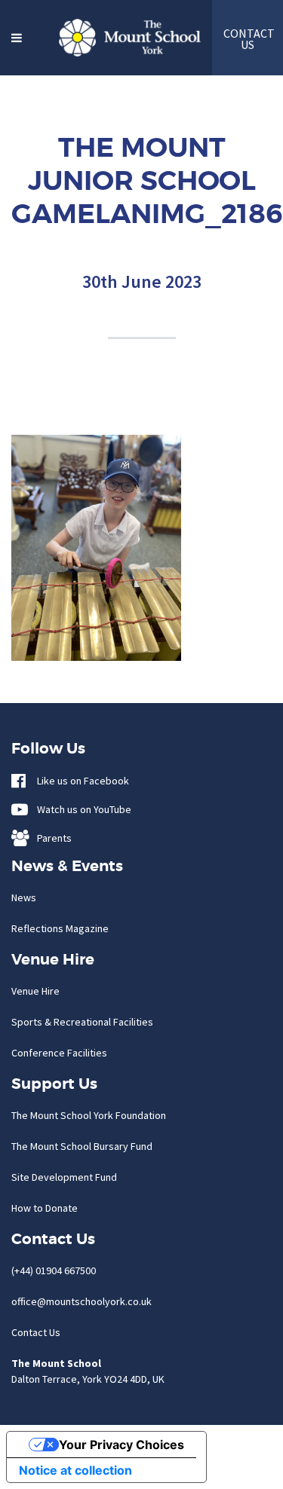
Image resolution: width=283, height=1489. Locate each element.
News (23, 897)
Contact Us (35, 1332)
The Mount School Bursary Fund (81, 1146)
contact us (247, 39)
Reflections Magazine (60, 928)
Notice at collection (75, 1470)
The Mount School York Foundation (88, 1115)
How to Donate (44, 1208)
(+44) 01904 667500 (53, 1270)
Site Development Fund (64, 1177)
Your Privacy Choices (121, 1444)
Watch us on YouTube (80, 809)
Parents (51, 838)
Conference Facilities (59, 1052)
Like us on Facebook (79, 780)
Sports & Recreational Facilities (82, 1022)
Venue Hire (35, 991)
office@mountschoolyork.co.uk (81, 1301)
